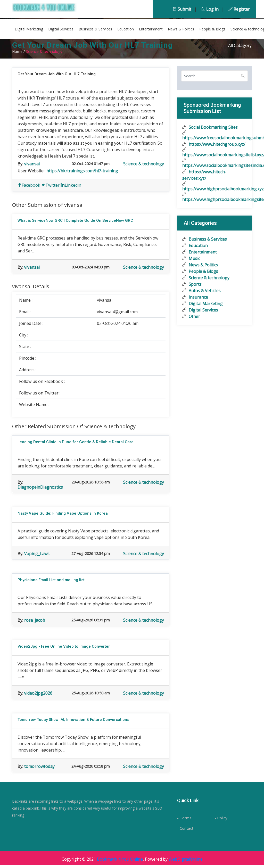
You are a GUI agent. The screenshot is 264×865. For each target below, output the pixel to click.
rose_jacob (34, 620)
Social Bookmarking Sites (213, 127)
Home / (18, 51)
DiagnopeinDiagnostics (40, 487)
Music (194, 258)
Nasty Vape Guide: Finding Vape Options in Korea (63, 513)
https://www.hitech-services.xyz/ (204, 175)
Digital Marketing (29, 29)
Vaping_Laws (37, 553)
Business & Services (95, 29)
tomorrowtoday (39, 766)
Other (194, 316)
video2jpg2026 (38, 693)
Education (125, 29)
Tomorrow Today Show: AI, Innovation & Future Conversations (73, 719)
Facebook (31, 185)
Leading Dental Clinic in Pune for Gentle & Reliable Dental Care (76, 442)
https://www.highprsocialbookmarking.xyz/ (214, 189)
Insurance (198, 297)
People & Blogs (212, 29)
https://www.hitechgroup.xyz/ (216, 144)
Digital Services (60, 29)
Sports (195, 284)
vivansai (32, 164)
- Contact (185, 828)
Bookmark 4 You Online (120, 859)
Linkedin (73, 185)
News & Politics (181, 29)
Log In (212, 9)
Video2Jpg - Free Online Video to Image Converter (64, 646)
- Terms (184, 817)
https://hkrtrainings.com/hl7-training (82, 171)
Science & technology (143, 164)
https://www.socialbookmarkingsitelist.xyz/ (214, 155)
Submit (184, 9)
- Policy (220, 817)
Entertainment (151, 29)
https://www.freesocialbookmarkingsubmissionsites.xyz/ (214, 138)
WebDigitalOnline (186, 859)
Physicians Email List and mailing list (51, 580)
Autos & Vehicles (204, 290)
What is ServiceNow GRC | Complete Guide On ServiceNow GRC (75, 220)
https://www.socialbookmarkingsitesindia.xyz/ (214, 165)
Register (241, 9)
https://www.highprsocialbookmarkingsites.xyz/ (214, 199)
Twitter (52, 185)
